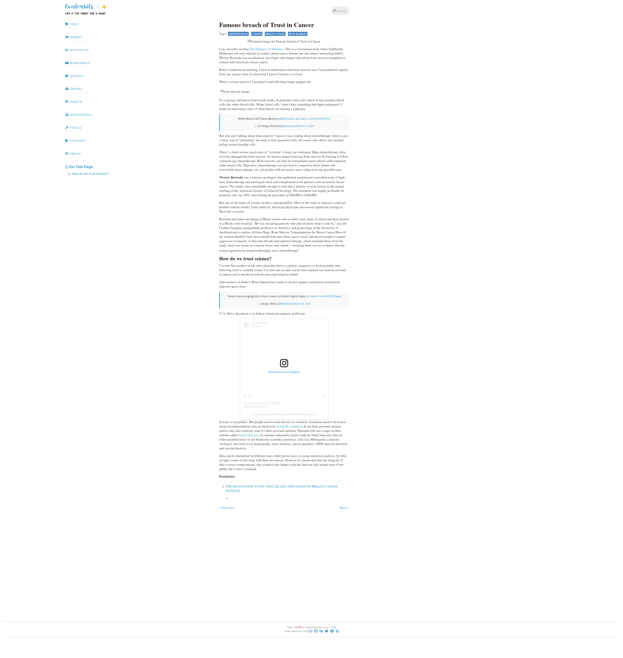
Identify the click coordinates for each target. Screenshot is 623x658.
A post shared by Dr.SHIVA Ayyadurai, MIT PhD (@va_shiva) (284, 414)
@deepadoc (288, 126)
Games (76, 37)
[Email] (311, 631)
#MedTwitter (287, 118)
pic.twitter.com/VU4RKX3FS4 (313, 118)
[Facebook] (333, 631)
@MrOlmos (286, 303)
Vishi (333, 627)
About (74, 153)
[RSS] (337, 631)
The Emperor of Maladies (267, 49)
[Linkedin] (322, 631)
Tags (73, 24)
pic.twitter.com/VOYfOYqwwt (323, 296)
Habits (75, 101)
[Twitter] (327, 631)
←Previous (226, 507)
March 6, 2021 (305, 126)
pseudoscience (238, 34)
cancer (257, 34)
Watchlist (78, 50)
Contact (77, 140)
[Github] (317, 631)
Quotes (76, 76)
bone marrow (298, 34)
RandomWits (80, 7)
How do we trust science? (90, 173)
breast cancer (275, 34)
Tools (75, 127)
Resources (80, 114)
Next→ (344, 507)
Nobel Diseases (249, 435)
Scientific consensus (289, 426)
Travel (76, 88)
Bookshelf (80, 63)
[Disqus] (284, 567)
